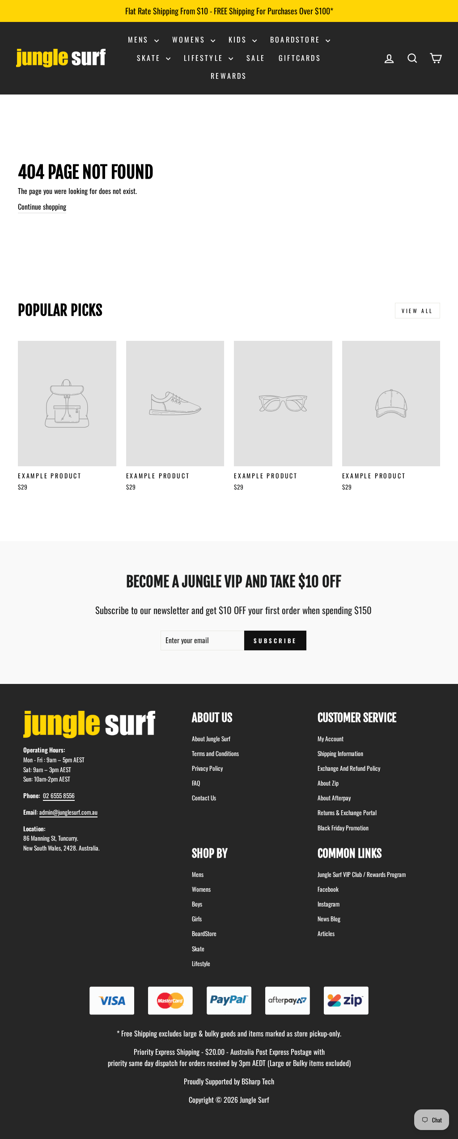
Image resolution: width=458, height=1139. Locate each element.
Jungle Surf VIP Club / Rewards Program (362, 874)
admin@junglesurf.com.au (68, 812)
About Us (212, 718)
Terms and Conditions (215, 753)
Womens (190, 39)
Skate (150, 57)
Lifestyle (205, 57)
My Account (331, 738)
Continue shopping (42, 206)
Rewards (229, 75)
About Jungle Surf (211, 738)
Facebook (328, 889)
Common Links (350, 853)
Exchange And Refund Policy (349, 768)
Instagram (328, 903)
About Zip (328, 782)
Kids (239, 39)
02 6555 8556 (59, 795)
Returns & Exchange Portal (347, 812)
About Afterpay (334, 797)
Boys (197, 903)
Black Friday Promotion (343, 827)
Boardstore (296, 39)
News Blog (329, 918)
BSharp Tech (258, 1081)
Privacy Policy (207, 768)
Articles (326, 933)
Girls (197, 918)
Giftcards (300, 57)
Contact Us (204, 797)
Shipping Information (340, 753)
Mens (140, 39)
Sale (255, 57)
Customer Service (357, 718)
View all (417, 310)
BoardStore (204, 933)
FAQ (196, 782)
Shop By (210, 853)
